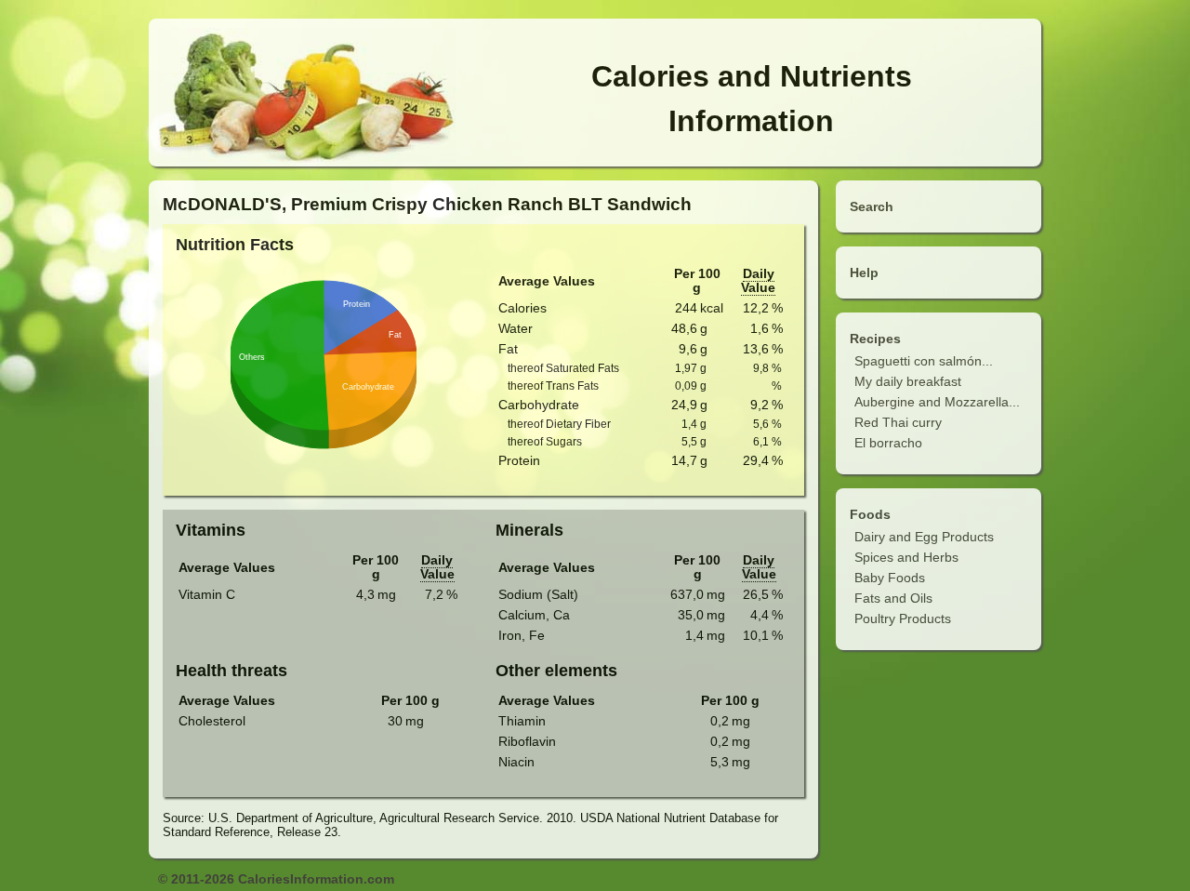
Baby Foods (889, 577)
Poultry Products (902, 618)
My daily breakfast (907, 381)
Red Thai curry (898, 422)
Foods (870, 514)
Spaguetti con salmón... (923, 360)
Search (871, 206)
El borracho (888, 442)
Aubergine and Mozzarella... (937, 401)
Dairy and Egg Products (924, 536)
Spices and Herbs (906, 557)
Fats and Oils (893, 598)
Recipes (875, 338)
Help (864, 272)
